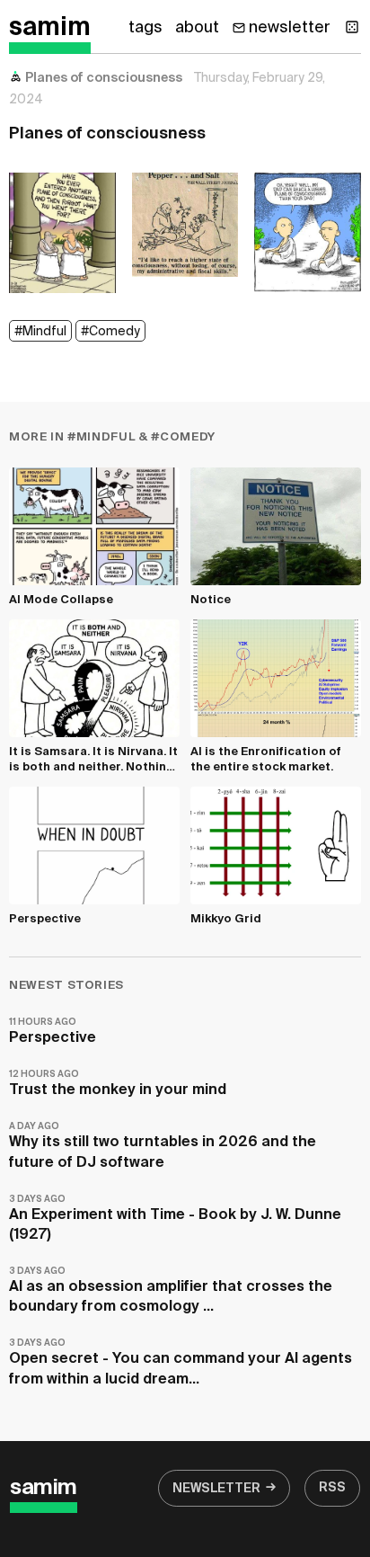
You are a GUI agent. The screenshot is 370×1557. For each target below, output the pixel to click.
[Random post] (352, 27)
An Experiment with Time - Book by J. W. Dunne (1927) (175, 1218)
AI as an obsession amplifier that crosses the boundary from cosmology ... (170, 1290)
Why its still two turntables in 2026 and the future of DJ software (162, 1146)
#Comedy (110, 331)
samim (50, 27)
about (197, 28)
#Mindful (40, 331)
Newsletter (216, 1488)
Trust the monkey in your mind (117, 1084)
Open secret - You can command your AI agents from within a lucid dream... (180, 1362)
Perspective (52, 1031)
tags (145, 28)
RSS (332, 1487)
